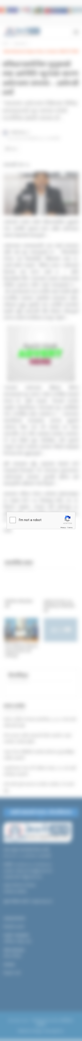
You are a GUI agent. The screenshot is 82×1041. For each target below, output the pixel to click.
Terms (70, 528)
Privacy (63, 528)
